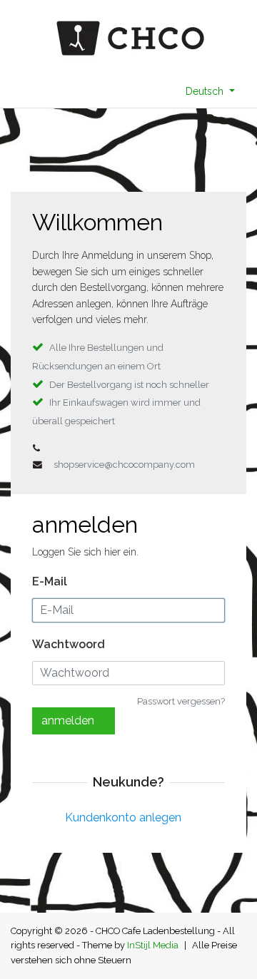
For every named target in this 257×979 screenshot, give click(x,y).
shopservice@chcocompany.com (124, 464)
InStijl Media (152, 945)
